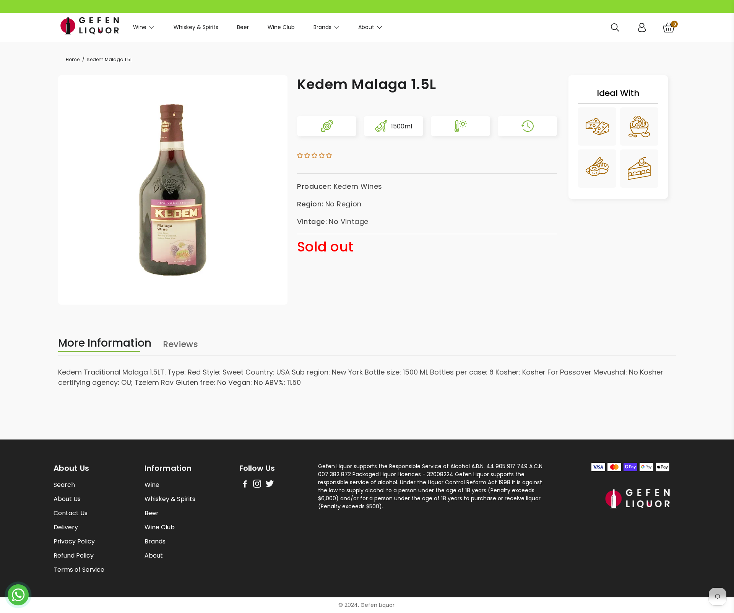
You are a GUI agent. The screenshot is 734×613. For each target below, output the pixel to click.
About (366, 27)
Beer (243, 27)
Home (73, 59)
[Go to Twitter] (269, 485)
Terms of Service (79, 569)
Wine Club (281, 27)
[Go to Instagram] (257, 485)
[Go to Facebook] (245, 485)
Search (64, 484)
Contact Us (71, 513)
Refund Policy (74, 555)
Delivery (66, 527)
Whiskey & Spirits (196, 27)
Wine (139, 27)
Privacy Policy (74, 541)
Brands (322, 27)
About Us (67, 499)
